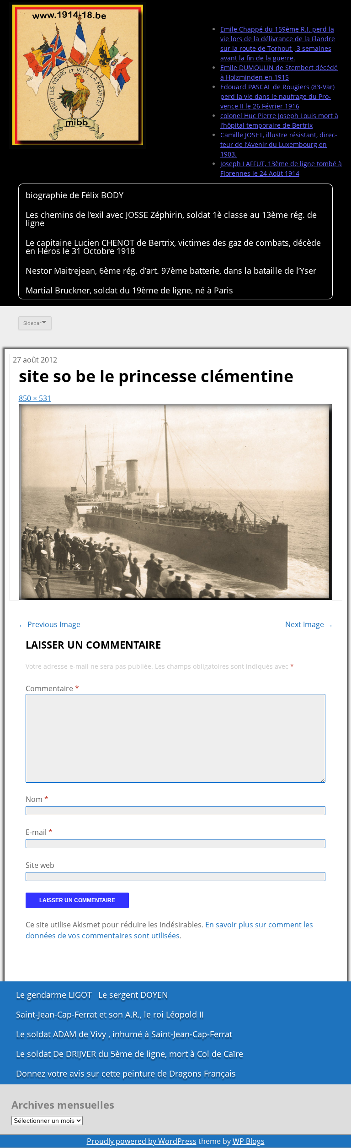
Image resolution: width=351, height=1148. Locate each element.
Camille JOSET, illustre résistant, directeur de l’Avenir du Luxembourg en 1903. (278, 144)
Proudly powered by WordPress (142, 1141)
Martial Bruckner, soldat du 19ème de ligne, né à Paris (129, 290)
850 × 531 (35, 398)
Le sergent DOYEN (133, 994)
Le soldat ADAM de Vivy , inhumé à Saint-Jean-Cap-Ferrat (124, 1034)
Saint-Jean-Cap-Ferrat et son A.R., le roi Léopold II (110, 1014)
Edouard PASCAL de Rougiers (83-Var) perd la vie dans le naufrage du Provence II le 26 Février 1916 (277, 96)
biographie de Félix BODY (74, 195)
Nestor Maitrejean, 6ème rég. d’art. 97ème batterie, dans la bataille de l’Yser (171, 270)
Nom (37, 799)
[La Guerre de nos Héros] (77, 75)
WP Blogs (249, 1141)
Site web (40, 865)
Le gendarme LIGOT (54, 994)
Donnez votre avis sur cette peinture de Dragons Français (126, 1073)
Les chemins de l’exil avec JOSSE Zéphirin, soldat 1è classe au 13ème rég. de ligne (171, 218)
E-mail (39, 832)
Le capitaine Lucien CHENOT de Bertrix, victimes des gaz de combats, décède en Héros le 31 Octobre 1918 (173, 246)
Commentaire (52, 688)
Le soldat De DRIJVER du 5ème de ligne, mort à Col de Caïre (129, 1053)
